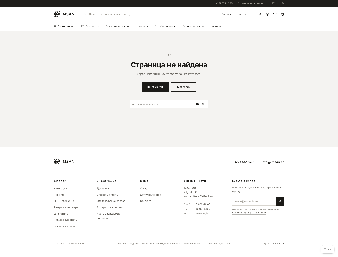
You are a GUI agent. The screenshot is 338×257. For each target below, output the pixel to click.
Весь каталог (66, 25)
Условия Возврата (194, 243)
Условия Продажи (128, 243)
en (282, 3)
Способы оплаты (107, 194)
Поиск (200, 104)
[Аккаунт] (260, 14)
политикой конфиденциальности (249, 212)
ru (278, 3)
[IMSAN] (64, 14)
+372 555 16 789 (225, 3)
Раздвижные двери (117, 25)
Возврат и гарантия (109, 207)
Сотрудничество (150, 194)
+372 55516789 (243, 162)
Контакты (243, 14)
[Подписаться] (280, 201)
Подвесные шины (193, 25)
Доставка (227, 14)
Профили (59, 194)
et (273, 3)
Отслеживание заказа (250, 3)
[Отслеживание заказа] (267, 14)
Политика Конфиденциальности (161, 243)
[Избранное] (275, 14)
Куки (266, 243)
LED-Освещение (89, 25)
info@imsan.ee (273, 162)
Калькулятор (218, 25)
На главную (155, 87)
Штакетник (142, 25)
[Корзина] (282, 14)
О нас (143, 188)
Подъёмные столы (166, 25)
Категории (184, 87)
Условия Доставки (219, 243)
